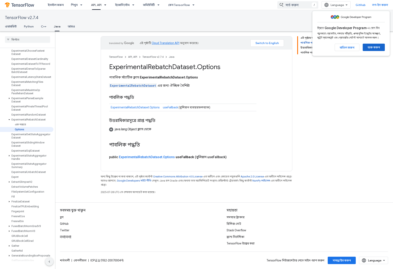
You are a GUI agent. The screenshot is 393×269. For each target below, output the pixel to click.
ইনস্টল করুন (56, 5)
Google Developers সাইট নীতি (134, 180)
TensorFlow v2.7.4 (21, 17)
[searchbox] (27, 39)
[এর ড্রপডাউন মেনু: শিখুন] (82, 5)
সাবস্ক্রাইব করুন (342, 260)
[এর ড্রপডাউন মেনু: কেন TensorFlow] (195, 5)
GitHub (361, 5)
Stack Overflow (236, 230)
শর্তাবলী (65, 260)
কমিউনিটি (149, 5)
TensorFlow (116, 56)
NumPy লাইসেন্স (261, 180)
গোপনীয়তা (80, 260)
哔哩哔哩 (65, 236)
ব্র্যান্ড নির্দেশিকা (235, 236)
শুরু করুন (374, 47)
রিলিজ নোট (234, 223)
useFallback (170, 107)
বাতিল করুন (347, 47)
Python (29, 26)
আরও (71, 26)
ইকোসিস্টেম (122, 5)
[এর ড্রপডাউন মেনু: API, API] (106, 5)
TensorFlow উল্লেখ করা (241, 243)
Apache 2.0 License (252, 176)
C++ (43, 26)
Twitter (64, 230)
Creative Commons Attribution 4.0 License (177, 176)
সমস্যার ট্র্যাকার (236, 217)
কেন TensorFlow (179, 5)
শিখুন (74, 5)
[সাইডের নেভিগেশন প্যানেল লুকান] (49, 262)
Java (57, 26)
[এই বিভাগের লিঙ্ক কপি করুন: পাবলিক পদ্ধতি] (138, 97)
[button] (26, 100)
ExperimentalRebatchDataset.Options (135, 107)
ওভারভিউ (11, 26)
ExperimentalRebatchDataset (133, 85)
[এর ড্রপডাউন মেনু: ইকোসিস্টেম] (134, 5)
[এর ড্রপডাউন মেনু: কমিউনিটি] (160, 5)
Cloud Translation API (165, 43)
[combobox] (297, 5)
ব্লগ (61, 217)
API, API (96, 5)
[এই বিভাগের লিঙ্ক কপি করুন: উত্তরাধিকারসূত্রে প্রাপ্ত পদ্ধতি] (159, 120)
